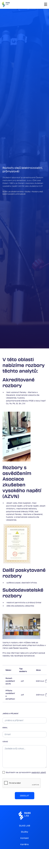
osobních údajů (39, 772)
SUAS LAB (24, 825)
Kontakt (24, 838)
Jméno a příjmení (10, 713)
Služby (24, 831)
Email (5, 727)
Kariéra (24, 844)
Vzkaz (5, 741)
